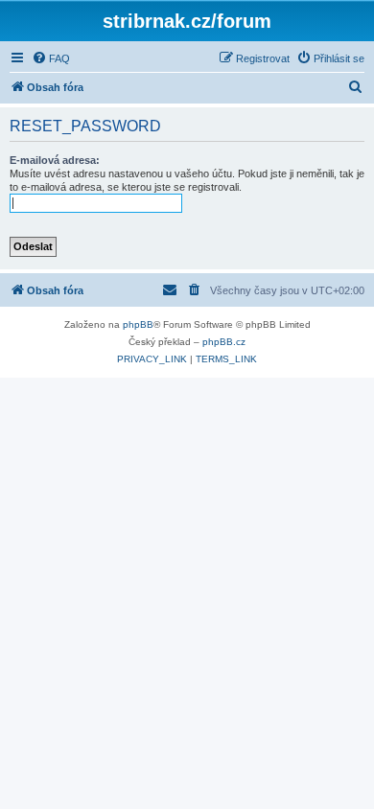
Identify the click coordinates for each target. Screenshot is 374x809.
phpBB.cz (223, 341)
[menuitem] (51, 58)
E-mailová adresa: (55, 160)
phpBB (138, 324)
